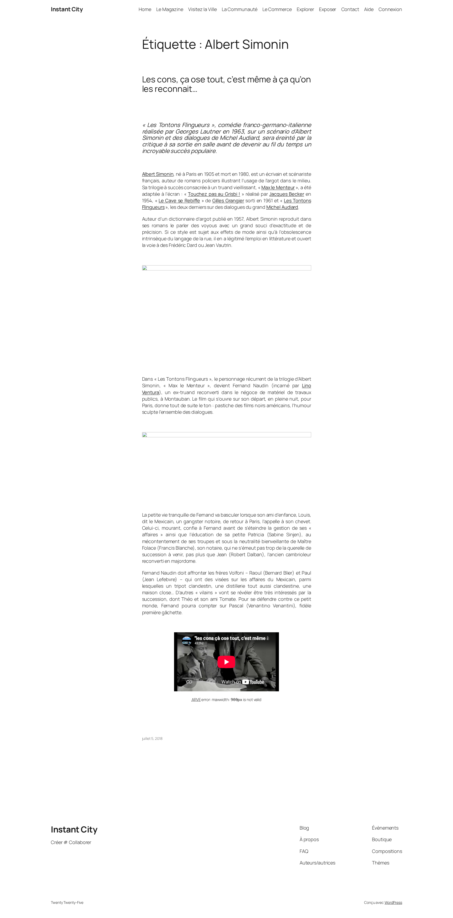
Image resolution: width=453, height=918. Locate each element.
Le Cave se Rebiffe (179, 200)
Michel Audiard (282, 207)
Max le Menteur (278, 187)
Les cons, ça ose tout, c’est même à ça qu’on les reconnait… (226, 84)
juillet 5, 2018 (152, 738)
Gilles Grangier (228, 200)
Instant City (67, 9)
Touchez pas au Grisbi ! (214, 194)
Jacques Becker (286, 194)
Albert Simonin (158, 174)
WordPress (393, 902)
